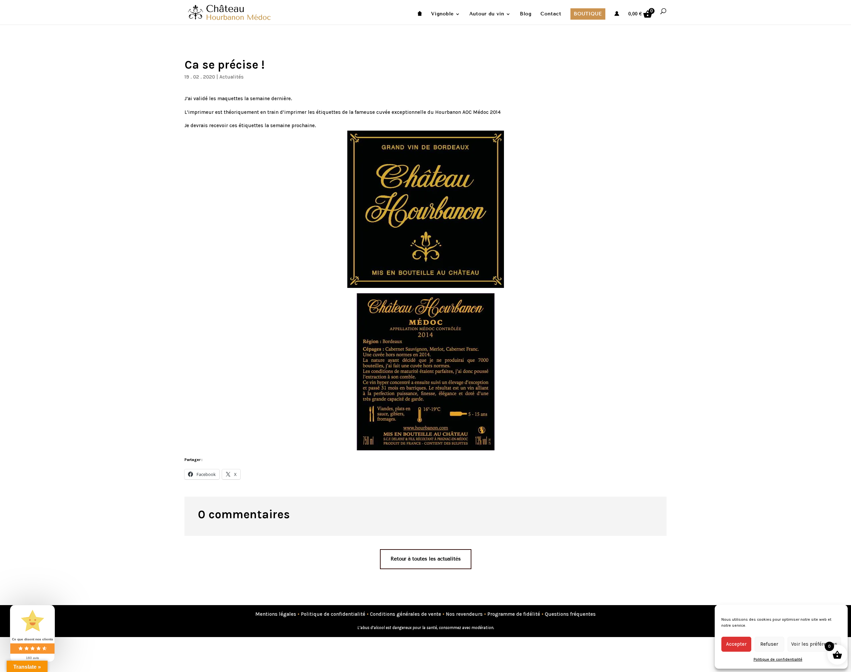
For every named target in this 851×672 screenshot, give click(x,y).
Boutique (588, 14)
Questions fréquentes (570, 614)
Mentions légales (275, 614)
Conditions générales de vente (405, 614)
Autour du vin (486, 14)
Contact (551, 14)
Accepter (736, 644)
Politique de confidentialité (778, 659)
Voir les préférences (814, 644)
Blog (526, 14)
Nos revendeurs (464, 614)
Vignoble (442, 14)
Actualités (231, 77)
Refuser (769, 644)
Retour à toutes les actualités (426, 559)
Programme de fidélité (513, 614)
